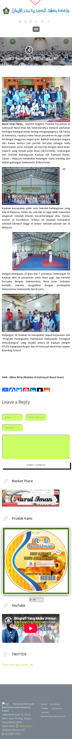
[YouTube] (36, 22)
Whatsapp (25, 726)
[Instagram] (30, 22)
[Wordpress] (48, 22)
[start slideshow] (30, 599)
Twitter (44, 708)
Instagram (56, 708)
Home (44, 704)
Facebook (55, 704)
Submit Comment (36, 465)
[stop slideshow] (42, 599)
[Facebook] (20, 22)
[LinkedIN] (42, 22)
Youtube (45, 712)
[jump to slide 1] (34, 599)
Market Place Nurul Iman (53, 716)
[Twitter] (25, 22)
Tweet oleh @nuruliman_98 (17, 664)
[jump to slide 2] (38, 599)
